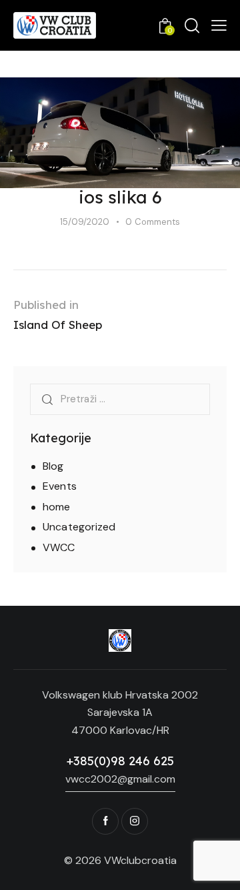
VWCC (59, 547)
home (56, 507)
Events (60, 486)
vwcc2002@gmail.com (120, 779)
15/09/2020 (84, 222)
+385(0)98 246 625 (120, 761)
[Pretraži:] (120, 399)
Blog (53, 466)
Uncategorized (79, 527)
